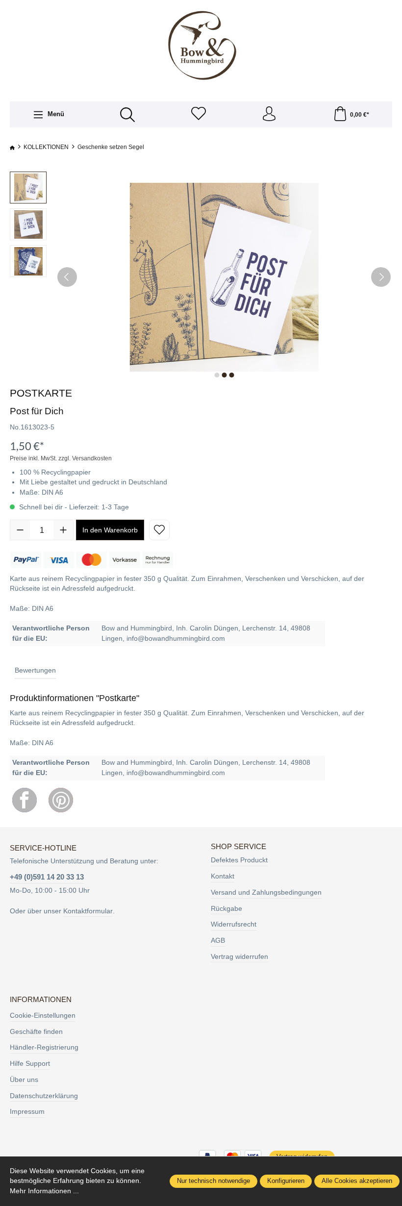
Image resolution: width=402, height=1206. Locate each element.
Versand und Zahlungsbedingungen (266, 892)
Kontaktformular (88, 911)
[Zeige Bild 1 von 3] (216, 375)
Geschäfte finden (36, 1031)
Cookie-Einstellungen (42, 1015)
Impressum (27, 1111)
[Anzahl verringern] (20, 530)
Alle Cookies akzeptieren (357, 1180)
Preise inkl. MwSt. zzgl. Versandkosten (61, 458)
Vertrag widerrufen (239, 956)
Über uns (24, 1079)
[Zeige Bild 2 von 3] (224, 375)
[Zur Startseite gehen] (201, 46)
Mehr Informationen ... (44, 1191)
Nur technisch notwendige (213, 1180)
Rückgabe (226, 908)
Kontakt (222, 876)
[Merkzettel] (198, 114)
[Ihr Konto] (269, 114)
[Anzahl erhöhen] (63, 530)
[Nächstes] (381, 277)
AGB (218, 940)
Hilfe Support (30, 1063)
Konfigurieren (285, 1180)
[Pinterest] (60, 800)
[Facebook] (24, 800)
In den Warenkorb (110, 530)
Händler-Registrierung (44, 1047)
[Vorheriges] (67, 277)
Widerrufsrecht (233, 924)
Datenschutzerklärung (44, 1096)
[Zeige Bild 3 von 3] (231, 375)
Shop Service (238, 846)
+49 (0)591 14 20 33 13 (47, 877)
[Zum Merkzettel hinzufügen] (159, 530)
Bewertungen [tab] (35, 670)
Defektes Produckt (239, 860)
